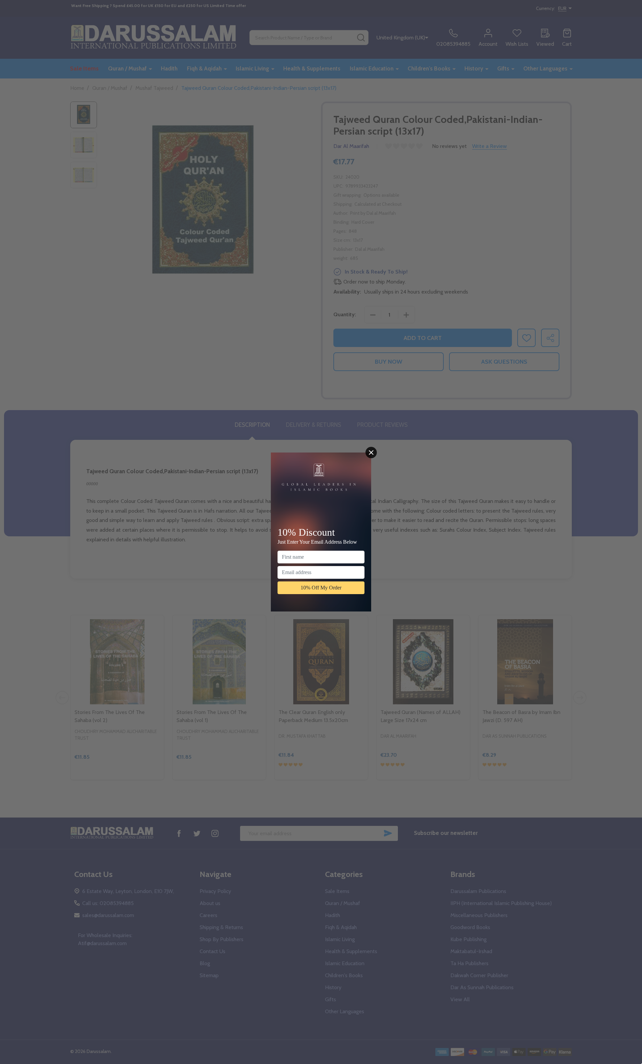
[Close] (371, 452)
